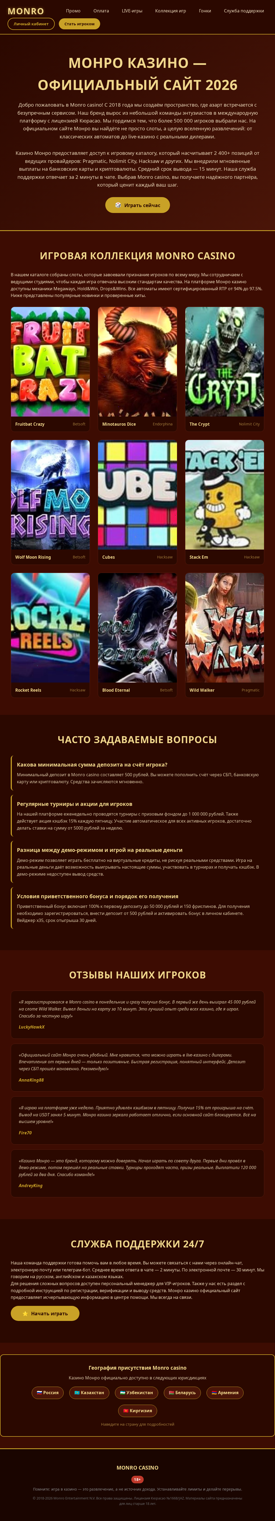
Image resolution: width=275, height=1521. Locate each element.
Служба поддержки (244, 11)
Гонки (205, 11)
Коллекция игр (170, 11)
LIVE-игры (132, 11)
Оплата (101, 11)
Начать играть (49, 1313)
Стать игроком (79, 23)
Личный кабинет (31, 23)
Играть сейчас (142, 205)
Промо (73, 11)
